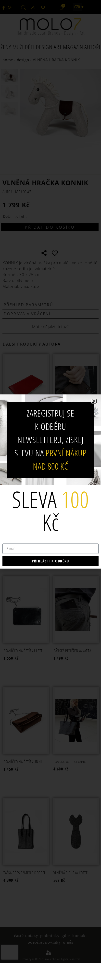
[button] (94, 401)
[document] (50, 481)
